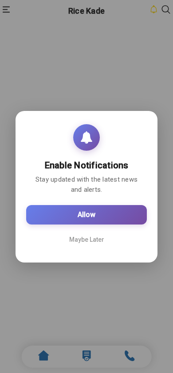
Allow (86, 214)
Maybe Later (86, 239)
